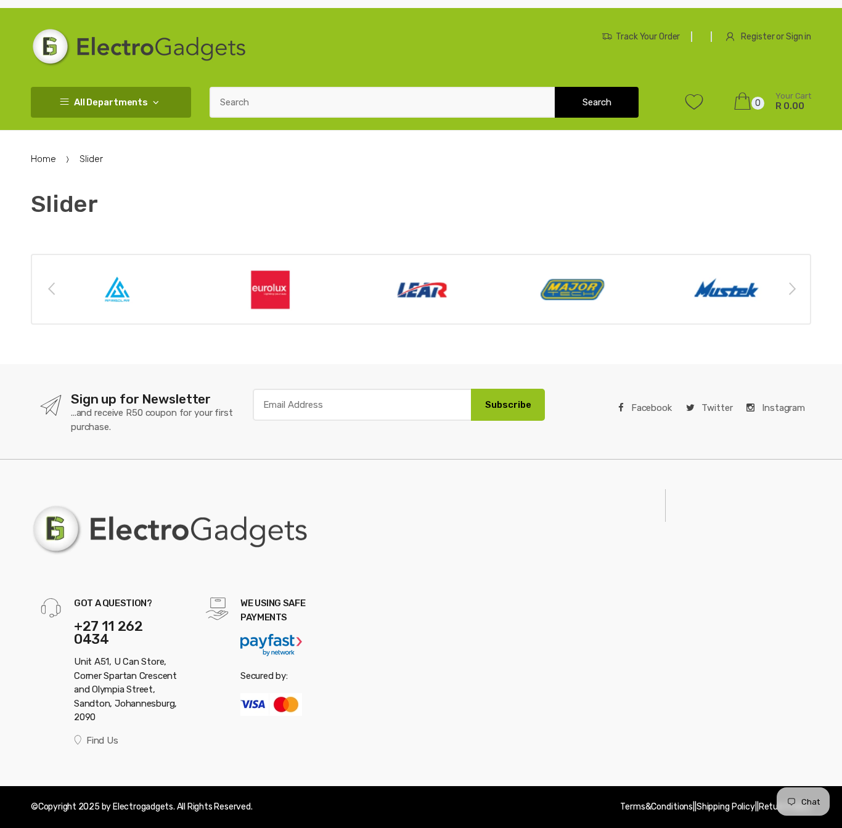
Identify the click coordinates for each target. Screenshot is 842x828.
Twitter (716, 407)
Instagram (782, 407)
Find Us (102, 740)
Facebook (650, 407)
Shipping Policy (726, 807)
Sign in (798, 36)
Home (43, 158)
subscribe (508, 404)
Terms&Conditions (656, 807)
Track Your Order (648, 36)
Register (757, 36)
